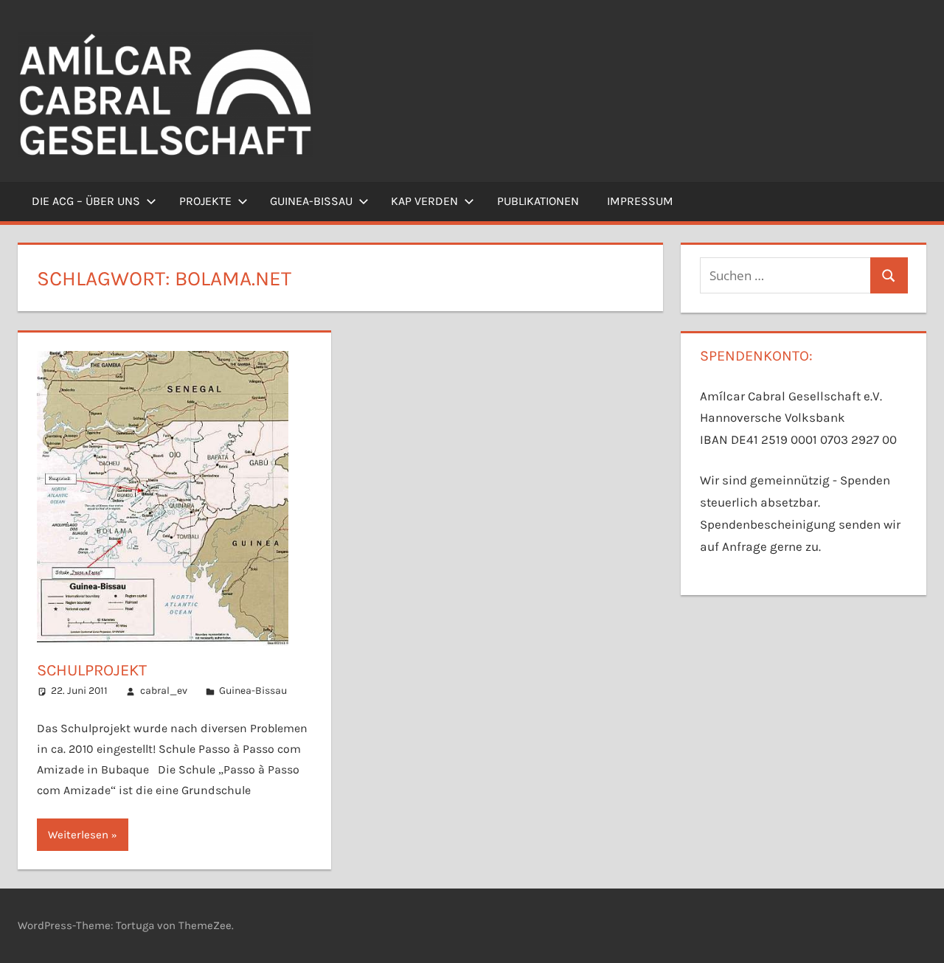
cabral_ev (163, 690)
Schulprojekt (92, 670)
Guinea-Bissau (311, 201)
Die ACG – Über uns (86, 201)
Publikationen (538, 201)
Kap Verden (424, 201)
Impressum (640, 201)
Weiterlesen (78, 834)
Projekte (205, 201)
